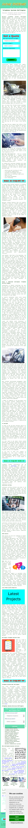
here (6, 703)
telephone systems (7, 698)
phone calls (12, 161)
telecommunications (6, 537)
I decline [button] (17, 819)
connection (4, 165)
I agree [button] (17, 816)
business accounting (19, 771)
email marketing (18, 772)
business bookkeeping (7, 760)
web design (12, 773)
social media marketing (18, 764)
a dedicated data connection (13, 261)
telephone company (12, 74)
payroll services (20, 766)
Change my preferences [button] (17, 822)
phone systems (14, 64)
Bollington (13, 465)
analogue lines (9, 97)
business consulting (17, 767)
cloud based (14, 110)
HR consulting (5, 761)
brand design (5, 766)
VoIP (17, 150)
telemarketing (20, 770)
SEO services (5, 770)
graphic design (8, 758)
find (7, 686)
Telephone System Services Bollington (13, 706)
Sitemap (3, 813)
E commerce (13, 765)
